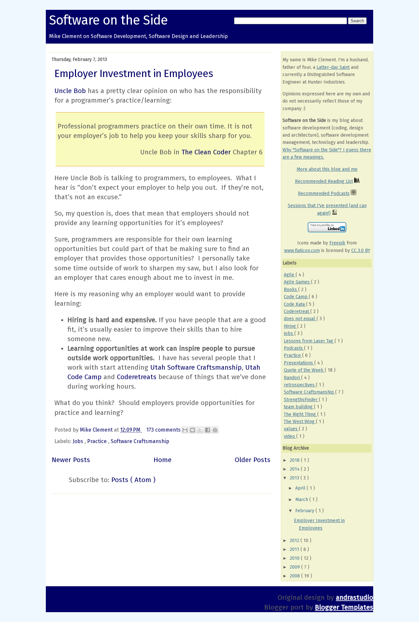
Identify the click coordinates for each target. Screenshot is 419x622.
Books (291, 289)
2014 (295, 469)
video (290, 436)
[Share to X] (200, 430)
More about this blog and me (327, 169)
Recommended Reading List (324, 181)
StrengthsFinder (301, 399)
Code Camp (296, 297)
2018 (295, 460)
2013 (295, 478)
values (291, 429)
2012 (295, 540)
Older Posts (252, 460)
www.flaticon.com (302, 250)
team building (299, 407)
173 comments (164, 430)
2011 (295, 549)
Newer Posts (71, 460)
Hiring (290, 326)
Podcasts (294, 348)
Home (163, 460)
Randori (292, 377)
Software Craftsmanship (140, 441)
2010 (295, 558)
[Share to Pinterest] (215, 430)
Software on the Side (108, 20)
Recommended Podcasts (324, 193)
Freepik (337, 243)
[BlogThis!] (192, 430)
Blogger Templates (344, 607)
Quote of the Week (304, 370)
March (302, 499)
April (301, 488)
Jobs (78, 441)
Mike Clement (97, 430)
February (305, 511)
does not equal (300, 318)
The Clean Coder (206, 152)
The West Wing (300, 421)
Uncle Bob (70, 91)
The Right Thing (300, 414)
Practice (97, 441)
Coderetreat (297, 311)
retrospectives (300, 385)
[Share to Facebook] (207, 430)
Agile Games (297, 282)
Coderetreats (136, 377)
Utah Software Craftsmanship (196, 367)
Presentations (299, 363)
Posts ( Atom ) (133, 480)
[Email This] (185, 430)
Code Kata (295, 304)
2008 (295, 576)
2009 (295, 567)
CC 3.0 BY (360, 250)
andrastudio (354, 597)
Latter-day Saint (333, 67)
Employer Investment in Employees (133, 73)
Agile (290, 275)
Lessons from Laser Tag (309, 341)
